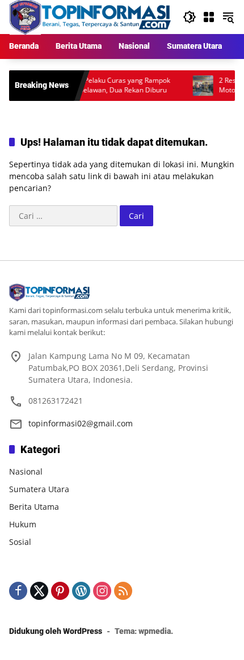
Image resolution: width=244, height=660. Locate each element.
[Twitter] (39, 591)
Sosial (20, 541)
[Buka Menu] (209, 17)
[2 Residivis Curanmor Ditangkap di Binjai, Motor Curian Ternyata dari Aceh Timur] (196, 85)
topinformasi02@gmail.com (80, 423)
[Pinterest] (60, 591)
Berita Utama (34, 506)
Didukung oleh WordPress (55, 631)
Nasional (26, 471)
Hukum (22, 524)
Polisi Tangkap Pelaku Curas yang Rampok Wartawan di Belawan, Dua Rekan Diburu (96, 85)
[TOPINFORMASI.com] (90, 16)
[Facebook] (18, 591)
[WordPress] (81, 591)
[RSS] (123, 591)
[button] (189, 17)
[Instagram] (102, 591)
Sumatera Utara (39, 489)
